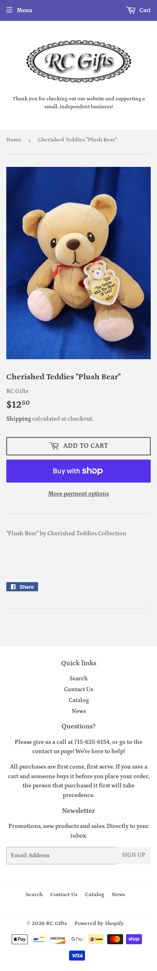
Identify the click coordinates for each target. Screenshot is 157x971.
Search (78, 678)
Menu (24, 10)
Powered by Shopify (99, 923)
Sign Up (133, 855)
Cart (144, 10)
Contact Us (78, 689)
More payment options (78, 494)
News (79, 711)
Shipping (18, 419)
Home (13, 140)
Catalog (79, 700)
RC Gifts (56, 923)
